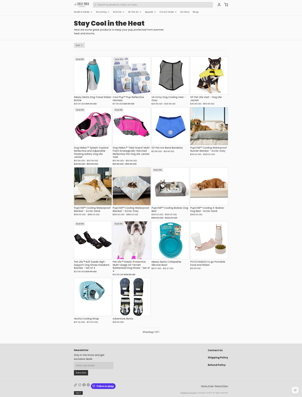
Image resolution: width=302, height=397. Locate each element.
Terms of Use (207, 386)
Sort (78, 45)
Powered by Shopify (188, 393)
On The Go (133, 12)
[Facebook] (84, 386)
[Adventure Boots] (132, 297)
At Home (117, 12)
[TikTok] (75, 386)
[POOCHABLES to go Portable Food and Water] (209, 240)
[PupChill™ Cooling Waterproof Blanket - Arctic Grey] (132, 186)
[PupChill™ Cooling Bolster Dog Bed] (170, 186)
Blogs (196, 12)
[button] (93, 90)
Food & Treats (167, 12)
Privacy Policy (221, 386)
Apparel (149, 12)
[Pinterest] (88, 386)
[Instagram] (79, 386)
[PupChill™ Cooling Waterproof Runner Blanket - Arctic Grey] (209, 126)
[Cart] (225, 5)
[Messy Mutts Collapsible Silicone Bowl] (170, 240)
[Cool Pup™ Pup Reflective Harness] (132, 76)
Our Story (185, 12)
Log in (78, 393)
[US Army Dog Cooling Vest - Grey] (170, 76)
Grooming (101, 12)
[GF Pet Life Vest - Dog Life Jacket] (209, 76)
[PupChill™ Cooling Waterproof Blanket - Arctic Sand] (93, 186)
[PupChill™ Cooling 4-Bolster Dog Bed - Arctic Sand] (209, 186)
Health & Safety (82, 12)
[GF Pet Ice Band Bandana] (170, 126)
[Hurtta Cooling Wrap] (93, 297)
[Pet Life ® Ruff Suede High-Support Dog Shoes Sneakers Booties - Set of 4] (93, 240)
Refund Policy (217, 365)
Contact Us (215, 350)
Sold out (170, 255)
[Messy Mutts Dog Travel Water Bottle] (93, 76)
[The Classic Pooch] (82, 4)
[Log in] (218, 5)
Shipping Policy (218, 357)
